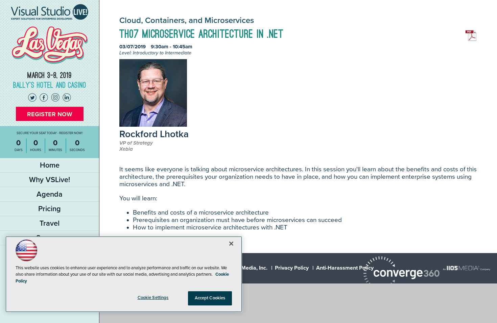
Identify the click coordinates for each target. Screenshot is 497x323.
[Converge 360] (401, 274)
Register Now (49, 114)
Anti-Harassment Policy (345, 268)
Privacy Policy (292, 268)
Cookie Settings (153, 297)
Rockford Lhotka (154, 134)
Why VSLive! (49, 179)
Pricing (49, 208)
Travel (50, 223)
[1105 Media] (466, 268)
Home (50, 165)
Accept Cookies (210, 298)
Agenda (50, 194)
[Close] (231, 243)
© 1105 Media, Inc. (245, 268)
